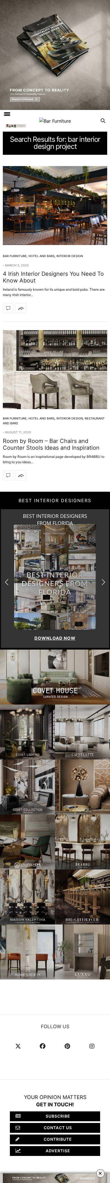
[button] (103, 582)
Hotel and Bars (41, 256)
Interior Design (69, 256)
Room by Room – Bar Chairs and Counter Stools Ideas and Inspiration (51, 444)
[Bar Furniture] (55, 120)
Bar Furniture (15, 256)
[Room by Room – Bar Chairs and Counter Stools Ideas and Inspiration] (55, 369)
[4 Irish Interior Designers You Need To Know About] (55, 205)
